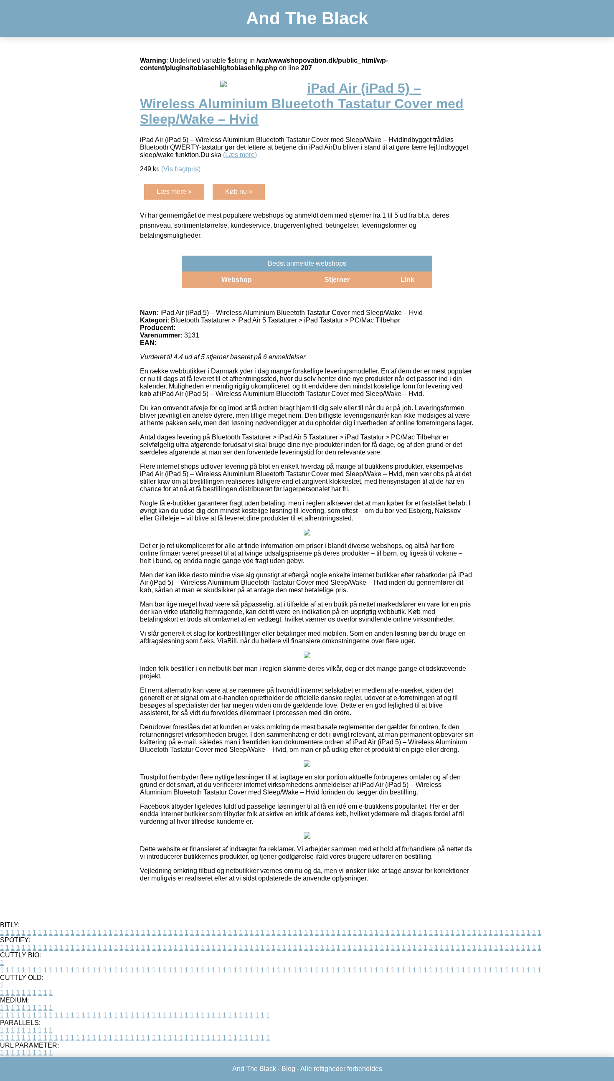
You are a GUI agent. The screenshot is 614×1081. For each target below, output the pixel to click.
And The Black (307, 18)
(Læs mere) (240, 154)
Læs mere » (174, 191)
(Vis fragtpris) (180, 169)
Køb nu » (238, 191)
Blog (288, 1068)
